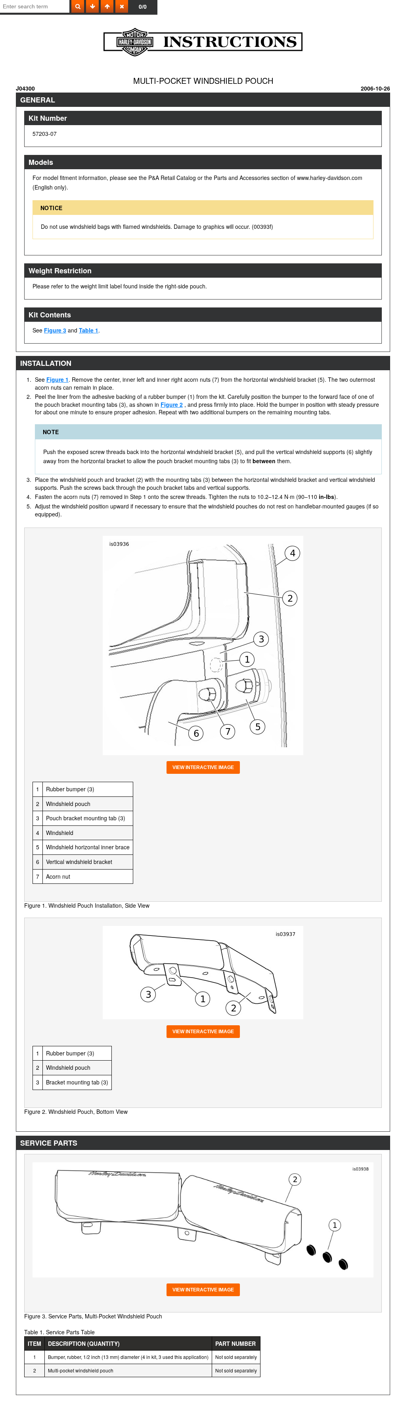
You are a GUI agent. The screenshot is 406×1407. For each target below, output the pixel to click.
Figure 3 (55, 330)
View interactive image (203, 767)
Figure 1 (57, 379)
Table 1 (88, 330)
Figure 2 (172, 404)
